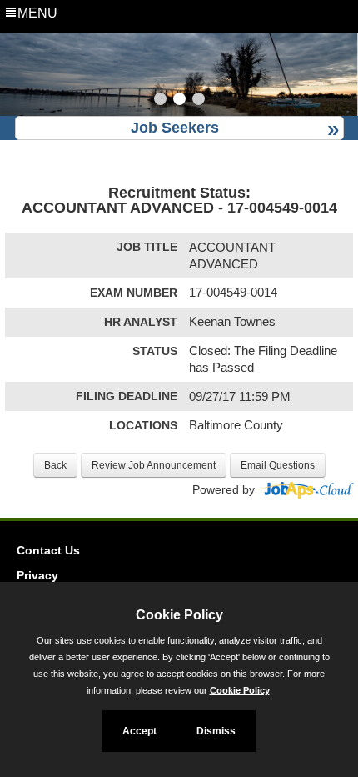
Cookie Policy (240, 690)
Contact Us (48, 550)
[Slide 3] (198, 101)
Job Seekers (175, 127)
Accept (139, 731)
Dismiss (216, 731)
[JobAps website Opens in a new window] (306, 489)
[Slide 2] (179, 101)
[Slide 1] (160, 101)
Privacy (37, 575)
